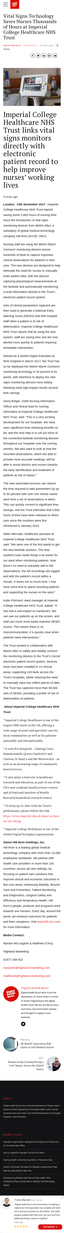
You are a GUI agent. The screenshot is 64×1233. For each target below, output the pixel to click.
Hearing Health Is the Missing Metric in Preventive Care (27, 1160)
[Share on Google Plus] (49, 55)
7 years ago (18, 1222)
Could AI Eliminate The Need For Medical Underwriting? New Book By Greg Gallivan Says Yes (30, 1169)
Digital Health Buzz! (12, 45)
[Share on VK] (55, 55)
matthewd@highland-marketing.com (27, 976)
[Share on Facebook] (33, 55)
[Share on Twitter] (38, 55)
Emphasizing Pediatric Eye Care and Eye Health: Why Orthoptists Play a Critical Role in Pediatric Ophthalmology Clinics (29, 1181)
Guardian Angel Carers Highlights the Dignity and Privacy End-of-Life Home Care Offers (31, 1144)
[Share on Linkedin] (44, 55)
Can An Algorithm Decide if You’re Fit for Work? (23, 1153)
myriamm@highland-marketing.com (26, 967)
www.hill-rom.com (48, 921)
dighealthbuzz (32, 45)
